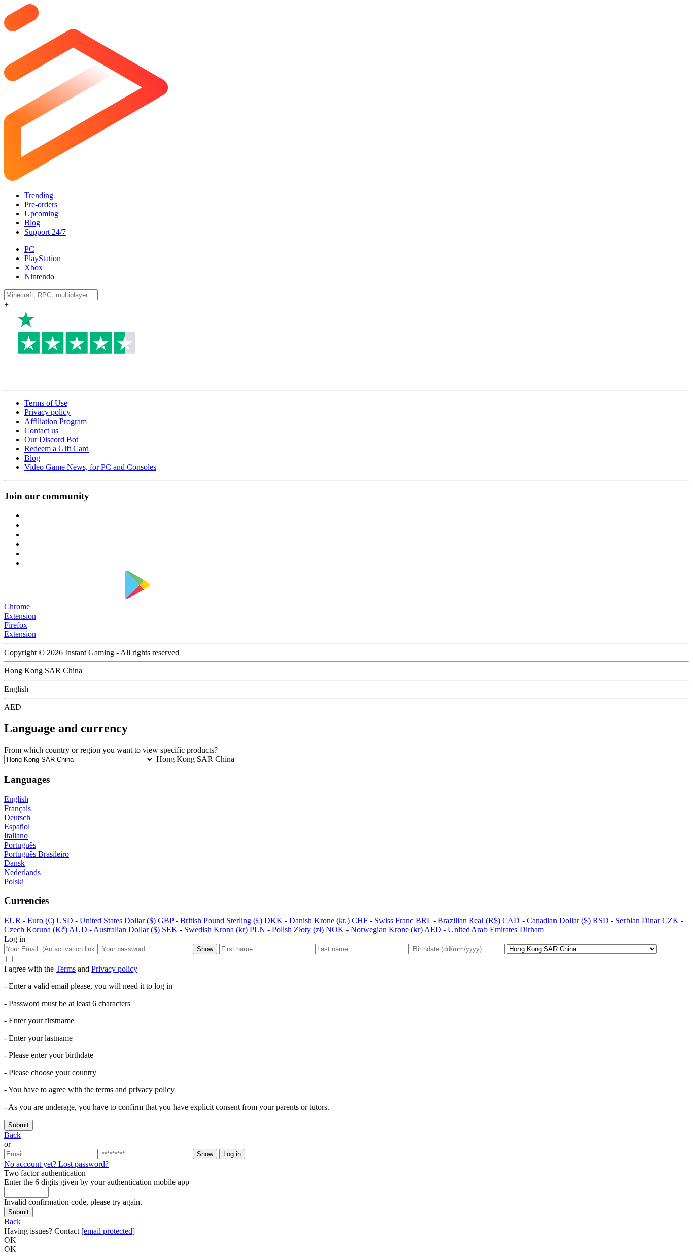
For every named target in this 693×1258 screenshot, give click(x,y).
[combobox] (194, 759)
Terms (66, 968)
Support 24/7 (45, 232)
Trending (38, 195)
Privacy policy (47, 412)
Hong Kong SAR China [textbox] (194, 759)
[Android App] (188, 597)
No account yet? (31, 1163)
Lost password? (83, 1163)
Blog (32, 222)
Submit (18, 1125)
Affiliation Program (55, 421)
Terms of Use (45, 403)
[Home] (312, 178)
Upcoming (41, 213)
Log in (232, 1154)
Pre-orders (40, 204)
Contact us (41, 430)
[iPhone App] (64, 597)
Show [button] (205, 949)
